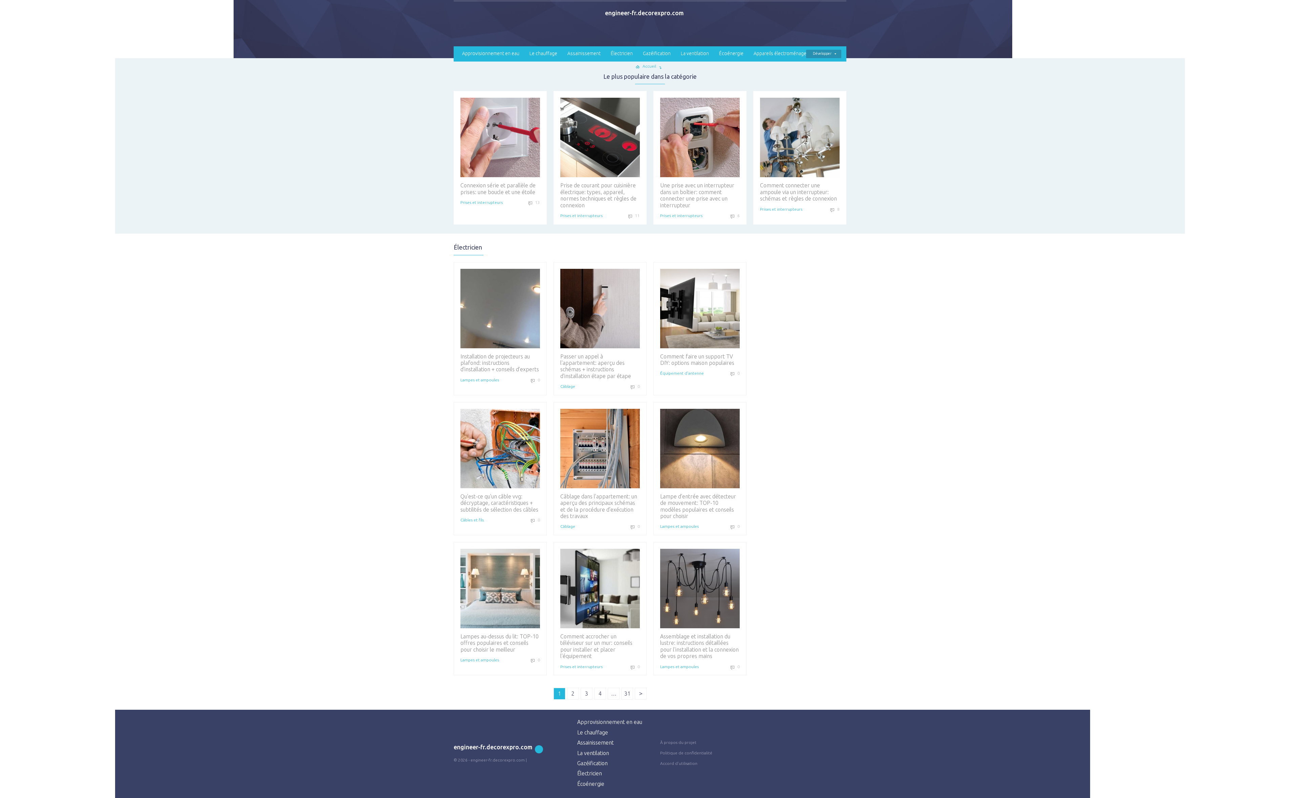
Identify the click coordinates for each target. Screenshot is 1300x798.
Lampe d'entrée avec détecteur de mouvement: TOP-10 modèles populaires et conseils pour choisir (698, 506)
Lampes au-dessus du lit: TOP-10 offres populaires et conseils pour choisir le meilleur (499, 643)
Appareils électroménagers (782, 53)
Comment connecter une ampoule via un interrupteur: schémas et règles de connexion (798, 192)
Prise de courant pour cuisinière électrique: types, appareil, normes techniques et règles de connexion (598, 195)
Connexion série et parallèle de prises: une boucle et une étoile (498, 188)
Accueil (649, 66)
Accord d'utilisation (678, 763)
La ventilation (695, 53)
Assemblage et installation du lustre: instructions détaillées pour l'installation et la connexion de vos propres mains (699, 646)
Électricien (622, 53)
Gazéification (657, 53)
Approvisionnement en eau (490, 53)
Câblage (567, 386)
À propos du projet (678, 742)
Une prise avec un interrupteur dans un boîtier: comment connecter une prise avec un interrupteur (697, 195)
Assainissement (584, 53)
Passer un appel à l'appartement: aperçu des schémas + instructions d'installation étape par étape (595, 366)
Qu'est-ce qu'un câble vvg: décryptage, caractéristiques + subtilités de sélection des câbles (499, 503)
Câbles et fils (472, 520)
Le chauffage (543, 53)
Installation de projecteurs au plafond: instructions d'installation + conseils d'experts (499, 363)
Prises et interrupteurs (481, 202)
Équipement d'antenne (682, 373)
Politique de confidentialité (686, 753)
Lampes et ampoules (479, 380)
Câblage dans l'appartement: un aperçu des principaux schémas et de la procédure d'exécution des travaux (598, 506)
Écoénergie (731, 53)
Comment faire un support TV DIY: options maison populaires (697, 359)
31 (627, 693)
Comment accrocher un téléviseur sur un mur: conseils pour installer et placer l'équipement (596, 646)
